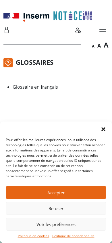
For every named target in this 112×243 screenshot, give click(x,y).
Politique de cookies (33, 235)
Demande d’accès (77, 29)
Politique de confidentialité (73, 235)
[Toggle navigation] (103, 29)
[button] (103, 129)
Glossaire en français (35, 87)
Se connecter (6, 29)
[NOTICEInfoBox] (47, 15)
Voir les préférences (56, 224)
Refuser (56, 208)
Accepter (56, 192)
